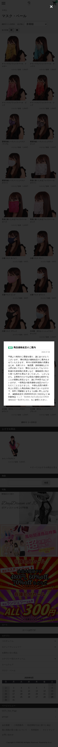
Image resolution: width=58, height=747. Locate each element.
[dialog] (29, 373)
